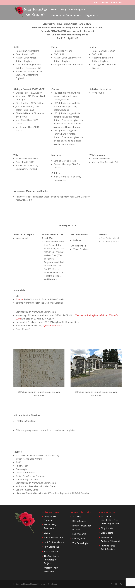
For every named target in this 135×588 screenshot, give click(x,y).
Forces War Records (53, 537)
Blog (63, 10)
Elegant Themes (30, 584)
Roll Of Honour (51, 551)
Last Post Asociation (54, 542)
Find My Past (78, 538)
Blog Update (107, 528)
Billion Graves (79, 521)
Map (96, 2)
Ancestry (76, 516)
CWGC (47, 532)
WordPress (52, 584)
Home (53, 10)
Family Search (79, 533)
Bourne (19, 299)
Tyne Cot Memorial (52, 325)
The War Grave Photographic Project (51, 560)
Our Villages (76, 10)
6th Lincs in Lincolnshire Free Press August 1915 (110, 520)
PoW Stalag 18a (51, 546)
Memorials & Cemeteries (64, 15)
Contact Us (116, 2)
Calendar (104, 2)
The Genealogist (80, 543)
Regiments (91, 15)
